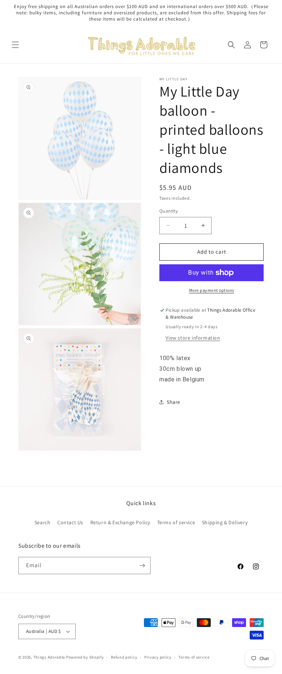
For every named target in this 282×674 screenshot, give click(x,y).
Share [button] (173, 402)
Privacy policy (157, 657)
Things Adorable (49, 657)
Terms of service (176, 522)
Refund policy (124, 657)
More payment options (211, 290)
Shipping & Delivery (224, 522)
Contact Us (70, 522)
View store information (193, 337)
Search (43, 522)
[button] (15, 45)
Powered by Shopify (85, 657)
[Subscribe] (142, 565)
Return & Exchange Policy (120, 522)
